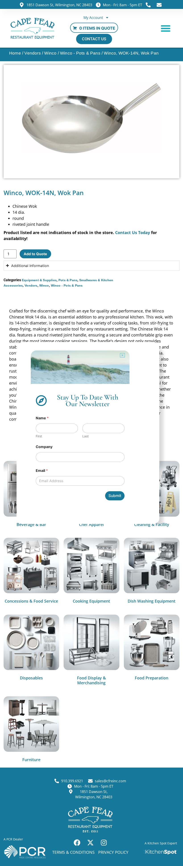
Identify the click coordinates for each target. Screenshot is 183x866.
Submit (114, 495)
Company (44, 447)
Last (85, 436)
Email (42, 471)
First (39, 436)
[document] (91, 433)
